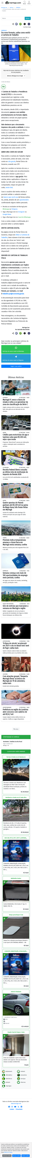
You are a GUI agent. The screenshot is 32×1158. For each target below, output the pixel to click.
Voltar (17, 729)
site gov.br (11, 161)
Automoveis (9, 1071)
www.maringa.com (16, 1103)
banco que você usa (11, 197)
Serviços (23, 1078)
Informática (9, 1075)
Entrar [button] (29, 3)
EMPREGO (18, 7)
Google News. (7, 214)
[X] (18, 1107)
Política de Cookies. (8, 1152)
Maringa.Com (4, 7)
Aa (3, 86)
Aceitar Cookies (25, 1155)
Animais (8, 1082)
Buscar (28, 18)
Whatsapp (6, 209)
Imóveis (23, 1071)
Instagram (21, 212)
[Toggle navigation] (2, 3)
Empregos (8, 1086)
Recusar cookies (16, 1155)
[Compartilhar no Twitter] (24, 24)
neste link (9, 187)
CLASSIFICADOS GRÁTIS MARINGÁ (16, 751)
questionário (24, 200)
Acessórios (24, 1075)
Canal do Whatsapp (24, 217)
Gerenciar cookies (7, 1155)
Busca (24, 3)
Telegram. (15, 209)
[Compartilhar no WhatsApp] (20, 24)
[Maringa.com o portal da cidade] (13, 2)
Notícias (11, 7)
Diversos (23, 1082)
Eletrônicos (9, 1078)
